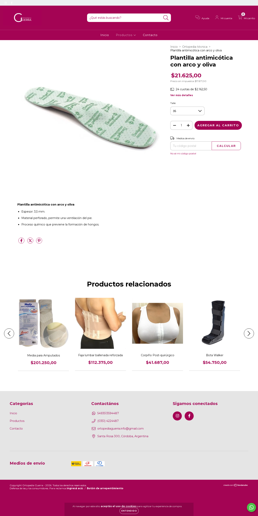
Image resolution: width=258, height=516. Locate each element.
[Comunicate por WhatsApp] (251, 507)
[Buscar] (166, 18)
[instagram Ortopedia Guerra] (6, 3)
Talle (173, 103)
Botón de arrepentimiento (105, 488)
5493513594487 (108, 413)
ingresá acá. (75, 488)
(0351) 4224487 (108, 421)
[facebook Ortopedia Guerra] (11, 3)
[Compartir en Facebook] (21, 242)
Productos (124, 35)
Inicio (104, 35)
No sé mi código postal (183, 153)
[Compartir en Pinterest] (39, 242)
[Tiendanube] (235, 485)
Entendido (129, 511)
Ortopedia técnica (194, 47)
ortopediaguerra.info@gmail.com (120, 428)
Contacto (150, 35)
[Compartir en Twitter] (30, 242)
